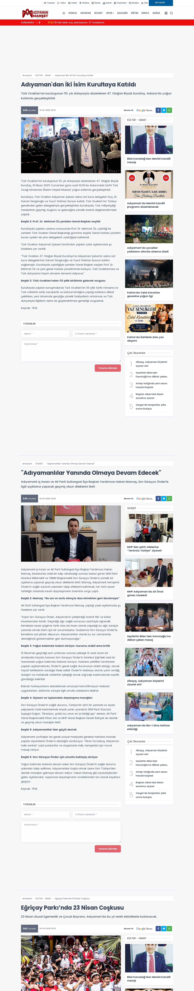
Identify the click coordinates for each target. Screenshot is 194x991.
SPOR (109, 13)
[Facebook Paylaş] (158, 110)
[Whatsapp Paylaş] (169, 110)
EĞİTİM (134, 13)
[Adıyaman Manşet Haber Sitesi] (35, 13)
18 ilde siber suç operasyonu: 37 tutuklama (76, 22)
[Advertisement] (106, 52)
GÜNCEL (72, 13)
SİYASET (98, 13)
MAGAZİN (122, 13)
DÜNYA (145, 13)
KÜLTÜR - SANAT (43, 75)
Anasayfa (27, 75)
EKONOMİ (86, 13)
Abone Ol (128, 110)
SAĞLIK (156, 13)
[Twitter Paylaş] (163, 110)
